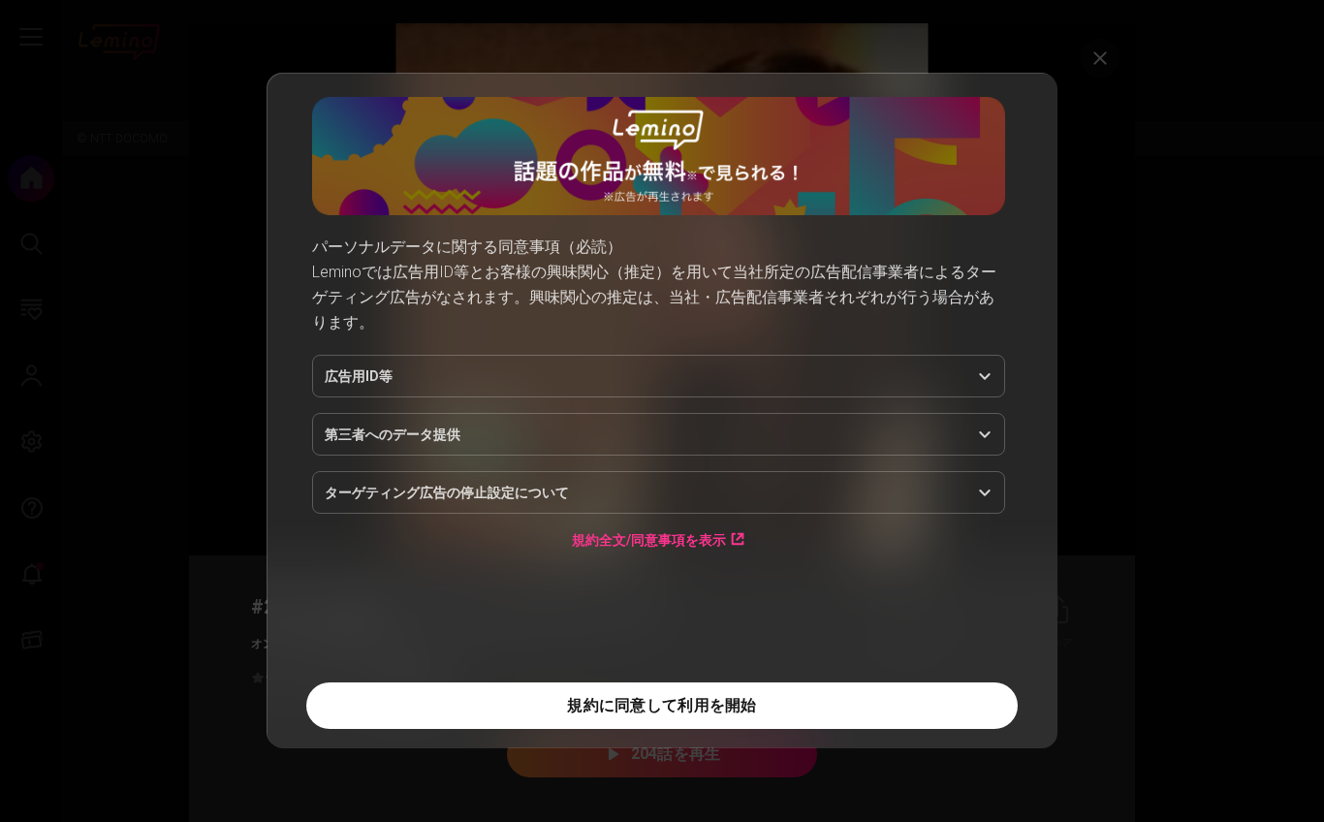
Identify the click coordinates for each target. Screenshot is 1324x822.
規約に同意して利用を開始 (661, 705)
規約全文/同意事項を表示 (649, 539)
